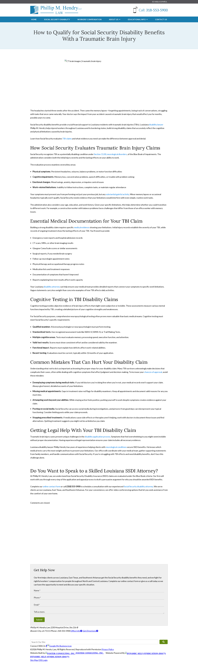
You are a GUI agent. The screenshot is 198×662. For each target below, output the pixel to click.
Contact (161, 19)
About (114, 19)
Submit (39, 619)
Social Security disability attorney (138, 486)
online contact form (51, 486)
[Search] (163, 642)
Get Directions (89, 631)
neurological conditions (116, 447)
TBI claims (67, 138)
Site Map (34, 660)
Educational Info (137, 19)
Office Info (75, 631)
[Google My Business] (59, 646)
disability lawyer (156, 124)
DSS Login (43, 660)
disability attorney (52, 286)
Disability (57, 19)
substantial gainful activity (117, 194)
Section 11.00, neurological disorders (110, 154)
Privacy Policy (108, 649)
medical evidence (81, 227)
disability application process (97, 436)
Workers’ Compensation (89, 19)
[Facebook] (46, 646)
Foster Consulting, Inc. (89, 653)
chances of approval (153, 372)
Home (34, 19)
